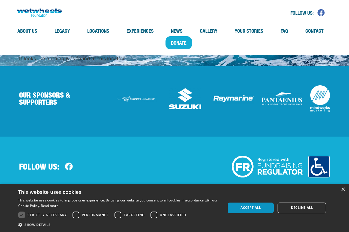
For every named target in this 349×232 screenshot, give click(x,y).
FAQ (284, 31)
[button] (118, 224)
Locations (98, 31)
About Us (27, 31)
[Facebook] (321, 12)
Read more (49, 205)
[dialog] (174, 208)
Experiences (140, 31)
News (176, 31)
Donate (178, 43)
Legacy (62, 31)
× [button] (343, 190)
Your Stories (249, 31)
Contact (314, 31)
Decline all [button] (302, 207)
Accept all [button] (250, 207)
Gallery (208, 31)
